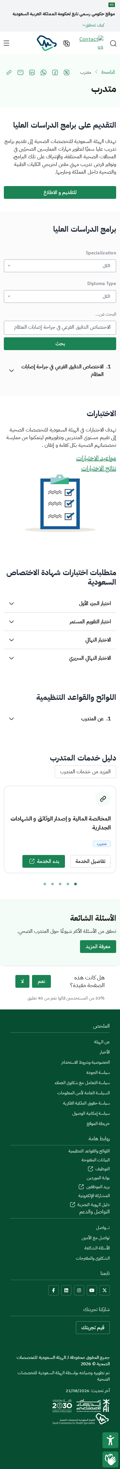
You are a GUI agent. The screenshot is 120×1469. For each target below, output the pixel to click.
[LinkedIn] (66, 1290)
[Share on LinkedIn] (32, 72)
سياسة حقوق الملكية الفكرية (86, 1103)
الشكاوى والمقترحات (93, 1258)
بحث (60, 344)
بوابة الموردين (98, 1177)
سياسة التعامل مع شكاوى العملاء (82, 1082)
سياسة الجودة (98, 1072)
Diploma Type (101, 283)
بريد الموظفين (97, 1186)
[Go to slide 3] (60, 884)
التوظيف (102, 1168)
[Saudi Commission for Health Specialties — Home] (46, 43)
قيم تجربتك (92, 1327)
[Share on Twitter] (66, 72)
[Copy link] (9, 72)
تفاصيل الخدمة (90, 861)
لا (22, 981)
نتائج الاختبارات (98, 468)
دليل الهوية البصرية (93, 1204)
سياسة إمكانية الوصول (91, 1113)
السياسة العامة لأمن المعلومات (83, 1093)
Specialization (101, 253)
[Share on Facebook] (55, 72)
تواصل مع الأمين (96, 1237)
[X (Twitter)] (105, 1290)
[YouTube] (92, 1290)
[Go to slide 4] (52, 884)
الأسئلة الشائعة (97, 1248)
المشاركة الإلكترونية (94, 1195)
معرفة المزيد (98, 946)
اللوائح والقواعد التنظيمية (89, 1151)
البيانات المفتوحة (96, 1160)
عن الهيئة (102, 1041)
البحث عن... (105, 314)
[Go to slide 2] (68, 884)
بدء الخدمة (48, 861)
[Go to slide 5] (45, 884)
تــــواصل (103, 1227)
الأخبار (105, 1052)
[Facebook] (53, 1290)
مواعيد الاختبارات (96, 458)
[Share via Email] (20, 72)
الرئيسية (108, 72)
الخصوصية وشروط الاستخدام (85, 1062)
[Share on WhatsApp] (43, 72)
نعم (41, 981)
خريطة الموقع (98, 1123)
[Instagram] (79, 1290)
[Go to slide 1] (75, 884)
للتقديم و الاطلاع (60, 192)
